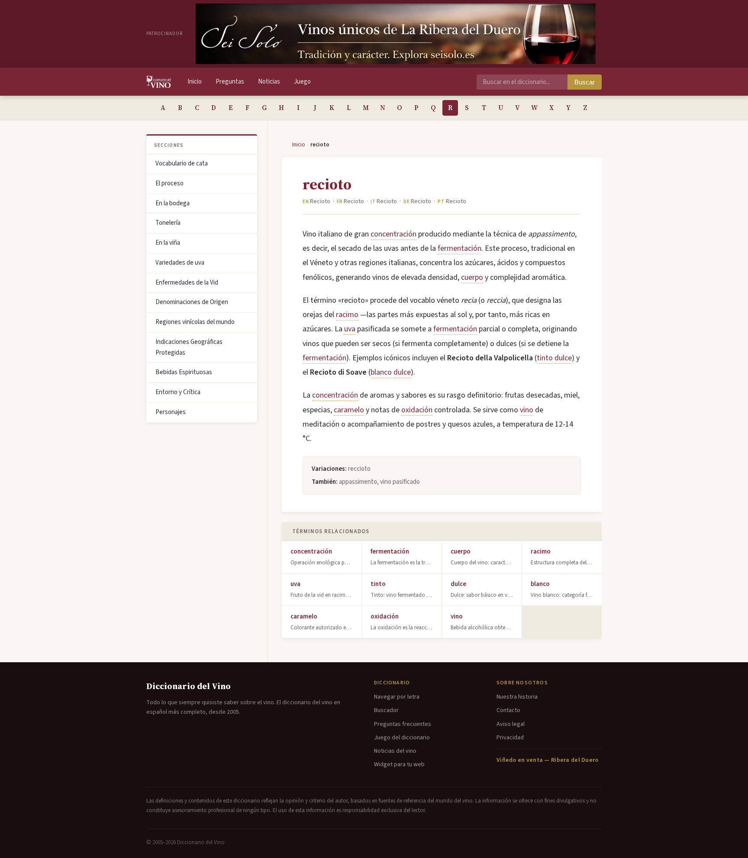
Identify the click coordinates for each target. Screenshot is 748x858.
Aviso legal (511, 724)
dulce (563, 358)
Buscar (584, 82)
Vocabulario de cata (181, 163)
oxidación (416, 410)
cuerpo (472, 277)
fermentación (459, 248)
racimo (347, 314)
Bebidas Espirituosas (183, 372)
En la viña (167, 242)
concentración (393, 234)
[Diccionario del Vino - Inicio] (158, 82)
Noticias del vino (395, 751)
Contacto (508, 710)
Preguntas (230, 81)
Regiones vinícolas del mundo (195, 322)
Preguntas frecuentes (402, 724)
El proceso (169, 183)
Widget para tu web (399, 764)
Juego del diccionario (402, 737)
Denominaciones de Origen (191, 302)
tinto (545, 358)
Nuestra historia (517, 697)
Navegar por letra (396, 697)
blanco (381, 372)
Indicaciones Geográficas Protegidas (188, 347)
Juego (302, 81)
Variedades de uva (179, 262)
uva (349, 329)
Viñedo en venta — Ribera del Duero (548, 760)
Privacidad (510, 737)
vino (526, 410)
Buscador (386, 710)
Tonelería (168, 222)
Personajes (170, 412)
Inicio (194, 81)
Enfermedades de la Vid (186, 282)
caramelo (349, 410)
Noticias (269, 81)
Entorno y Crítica (177, 392)
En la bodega (172, 203)
